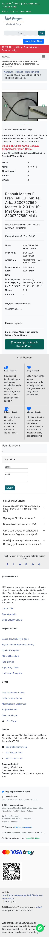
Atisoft (39, 907)
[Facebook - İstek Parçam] (8, 564)
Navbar (6, 56)
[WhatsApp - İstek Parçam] (15, 564)
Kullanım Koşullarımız (12, 698)
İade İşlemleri (8, 661)
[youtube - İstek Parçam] (40, 564)
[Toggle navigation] (43, 56)
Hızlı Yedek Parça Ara (12, 673)
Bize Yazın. (12, 721)
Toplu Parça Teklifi (10, 667)
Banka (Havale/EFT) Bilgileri (15, 638)
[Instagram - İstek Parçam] (27, 564)
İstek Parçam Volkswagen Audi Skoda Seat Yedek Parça (22, 897)
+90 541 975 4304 (14, 758)
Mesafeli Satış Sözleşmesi (14, 703)
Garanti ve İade (9, 614)
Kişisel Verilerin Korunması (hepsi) (18, 644)
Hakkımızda (7, 608)
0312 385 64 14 (38, 832)
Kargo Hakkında (9, 709)
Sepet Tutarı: (33, 41)
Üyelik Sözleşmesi (10, 650)
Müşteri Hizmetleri (10, 656)
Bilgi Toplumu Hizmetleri (13, 692)
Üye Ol (5, 11)
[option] (24, 105)
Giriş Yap (14, 11)
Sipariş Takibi (25, 11)
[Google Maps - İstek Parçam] (21, 564)
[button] (24, 105)
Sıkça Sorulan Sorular (12, 619)
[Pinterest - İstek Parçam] (34, 564)
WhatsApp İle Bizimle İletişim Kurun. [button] (26, 344)
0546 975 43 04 (32, 838)
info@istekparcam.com (22, 827)
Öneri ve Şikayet (9, 715)
